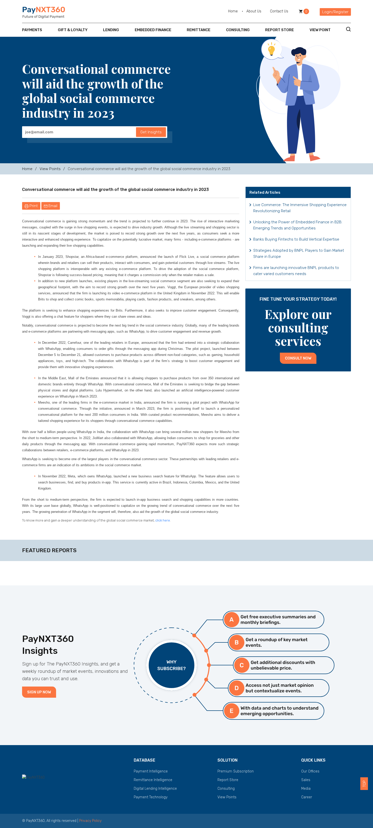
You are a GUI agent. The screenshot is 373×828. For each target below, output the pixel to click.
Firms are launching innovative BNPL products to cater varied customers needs (296, 270)
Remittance (198, 30)
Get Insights (151, 132)
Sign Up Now (39, 692)
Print (33, 206)
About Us (253, 11)
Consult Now (298, 358)
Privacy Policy (90, 821)
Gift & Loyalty (73, 30)
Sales (305, 780)
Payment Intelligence (151, 771)
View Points (50, 169)
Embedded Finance (153, 30)
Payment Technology (150, 797)
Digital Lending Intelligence (155, 788)
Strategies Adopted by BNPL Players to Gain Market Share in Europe (298, 253)
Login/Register (335, 12)
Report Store (279, 30)
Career (306, 797)
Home (233, 11)
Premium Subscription (235, 771)
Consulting (238, 30)
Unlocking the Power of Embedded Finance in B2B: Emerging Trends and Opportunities (297, 225)
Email (52, 206)
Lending (111, 30)
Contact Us (279, 11)
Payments (32, 30)
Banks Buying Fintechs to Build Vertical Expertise (296, 239)
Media (306, 788)
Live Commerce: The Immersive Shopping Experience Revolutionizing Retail (300, 208)
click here (162, 520)
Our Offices (310, 771)
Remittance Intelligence (153, 780)
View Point (320, 30)
